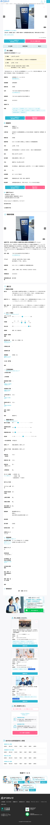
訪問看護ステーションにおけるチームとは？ (12, 314)
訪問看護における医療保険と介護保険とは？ (7, 384)
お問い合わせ (3, 804)
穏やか (13, 316)
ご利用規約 (3, 801)
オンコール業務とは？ (7, 475)
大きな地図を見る (15, 92)
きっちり (31, 422)
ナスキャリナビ (44, 801)
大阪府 (25, 746)
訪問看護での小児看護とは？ (7, 398)
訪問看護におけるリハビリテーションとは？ (7, 342)
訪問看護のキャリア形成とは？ (10, 538)
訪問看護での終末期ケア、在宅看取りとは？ (7, 390)
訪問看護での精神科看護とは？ (7, 406)
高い (30, 322)
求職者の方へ (15, 801)
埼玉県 (15, 746)
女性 (30, 326)
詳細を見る (25, 646)
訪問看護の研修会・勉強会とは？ (7, 562)
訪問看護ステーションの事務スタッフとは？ (7, 357)
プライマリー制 (33, 436)
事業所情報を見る (15, 78)
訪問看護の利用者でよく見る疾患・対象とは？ (12, 370)
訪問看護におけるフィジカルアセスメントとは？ (7, 542)
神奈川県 (10, 746)
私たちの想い (9, 801)
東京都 (5, 746)
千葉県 (20, 746)
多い (31, 427)
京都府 (30, 746)
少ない (13, 427)
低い (13, 322)
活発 (31, 316)
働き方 (39, 46)
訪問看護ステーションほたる (10, 30)
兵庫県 (34, 746)
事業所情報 (25, 46)
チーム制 (13, 436)
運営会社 (28, 801)
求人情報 (10, 46)
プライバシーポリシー (35, 801)
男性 (13, 326)
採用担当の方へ (22, 801)
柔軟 (13, 422)
